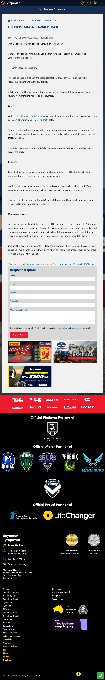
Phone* (13, 284)
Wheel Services (10, 632)
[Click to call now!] (82, 3)
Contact (7, 642)
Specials (7, 639)
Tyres (6, 589)
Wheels (7, 609)
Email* (13, 292)
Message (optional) (18, 310)
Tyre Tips (7, 605)
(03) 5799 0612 (16, 558)
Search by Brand (10, 599)
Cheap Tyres (57, 599)
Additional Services (11, 636)
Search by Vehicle (11, 592)
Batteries (6, 622)
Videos (6, 656)
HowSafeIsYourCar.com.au (34, 116)
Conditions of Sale (34, 676)
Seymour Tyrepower (54, 9)
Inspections (8, 626)
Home (13, 20)
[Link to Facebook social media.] (78, 674)
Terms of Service (78, 328)
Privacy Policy (61, 328)
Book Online (10, 646)
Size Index (56, 589)
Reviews (7, 660)
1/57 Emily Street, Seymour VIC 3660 (17, 552)
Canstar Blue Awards (61, 592)
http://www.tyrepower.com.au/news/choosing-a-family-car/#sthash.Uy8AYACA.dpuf (58, 264)
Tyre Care (7, 602)
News (6, 653)
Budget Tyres (57, 595)
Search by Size (9, 595)
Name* (13, 275)
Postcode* (14, 301)
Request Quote (19, 335)
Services (7, 619)
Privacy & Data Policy (18, 676)
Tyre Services (9, 629)
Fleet (5, 649)
